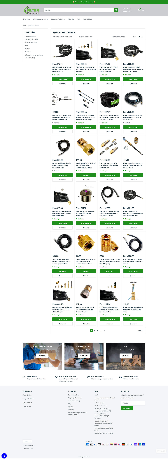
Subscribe (126, 408)
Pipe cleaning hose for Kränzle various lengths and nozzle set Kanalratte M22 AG (61, 213)
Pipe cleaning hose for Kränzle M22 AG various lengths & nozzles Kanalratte (109, 69)
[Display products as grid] (139, 36)
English (26, 441)
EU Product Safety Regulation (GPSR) (103, 429)
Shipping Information (31, 39)
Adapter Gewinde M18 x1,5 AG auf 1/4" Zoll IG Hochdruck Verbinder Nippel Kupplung (110, 261)
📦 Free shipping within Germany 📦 (84, 2)
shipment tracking (31, 42)
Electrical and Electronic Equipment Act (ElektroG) (102, 410)
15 (104, 330)
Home (24, 25)
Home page (26, 19)
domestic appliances (39, 19)
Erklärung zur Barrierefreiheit (103, 433)
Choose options (62, 79)
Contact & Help (87, 19)
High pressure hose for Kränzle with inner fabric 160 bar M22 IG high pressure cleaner (109, 117)
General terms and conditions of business (104, 399)
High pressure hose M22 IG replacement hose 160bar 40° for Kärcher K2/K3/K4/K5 (133, 69)
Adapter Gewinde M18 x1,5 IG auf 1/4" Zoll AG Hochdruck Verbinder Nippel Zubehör (86, 261)
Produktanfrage (62, 127)
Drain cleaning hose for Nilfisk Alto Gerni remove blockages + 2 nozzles (133, 261)
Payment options (30, 36)
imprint (96, 395)
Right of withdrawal (100, 406)
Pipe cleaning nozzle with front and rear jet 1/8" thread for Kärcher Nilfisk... (85, 213)
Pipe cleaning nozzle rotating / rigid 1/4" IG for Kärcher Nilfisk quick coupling (109, 165)
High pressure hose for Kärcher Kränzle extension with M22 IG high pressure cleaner (109, 213)
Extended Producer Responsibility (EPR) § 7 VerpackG (101, 416)
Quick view (62, 83)
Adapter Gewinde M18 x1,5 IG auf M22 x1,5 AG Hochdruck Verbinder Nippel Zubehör (86, 165)
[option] (116, 10)
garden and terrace (57, 19)
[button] (4, 456)
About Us (71, 19)
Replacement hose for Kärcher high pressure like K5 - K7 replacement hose (61, 165)
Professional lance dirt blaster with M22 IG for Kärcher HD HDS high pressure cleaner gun (85, 117)
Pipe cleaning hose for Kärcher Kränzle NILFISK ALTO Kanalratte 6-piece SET (86, 69)
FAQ (78, 19)
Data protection (99, 403)
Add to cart (86, 175)
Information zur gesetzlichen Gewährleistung (34, 56)
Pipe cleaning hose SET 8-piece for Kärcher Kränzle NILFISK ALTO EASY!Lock (62, 310)
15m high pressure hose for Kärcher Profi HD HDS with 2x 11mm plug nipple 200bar (61, 261)
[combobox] (79, 10)
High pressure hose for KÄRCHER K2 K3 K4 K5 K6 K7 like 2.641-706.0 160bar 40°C (133, 213)
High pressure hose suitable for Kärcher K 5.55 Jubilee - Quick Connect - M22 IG (62, 69)
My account (126, 11)
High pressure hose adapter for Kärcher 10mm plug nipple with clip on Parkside (132, 165)
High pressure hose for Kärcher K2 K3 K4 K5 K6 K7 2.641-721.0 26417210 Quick (133, 117)
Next (139, 330)
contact (27, 48)
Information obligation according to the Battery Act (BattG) (103, 423)
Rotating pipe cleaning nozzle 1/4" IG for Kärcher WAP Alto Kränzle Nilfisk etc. (85, 310)
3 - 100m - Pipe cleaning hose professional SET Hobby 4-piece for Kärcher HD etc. (109, 310)
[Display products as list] (142, 36)
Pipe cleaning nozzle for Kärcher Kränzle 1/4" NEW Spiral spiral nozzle (133, 310)
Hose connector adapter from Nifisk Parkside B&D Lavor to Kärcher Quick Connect (61, 117)
